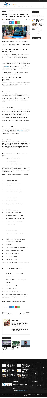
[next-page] (5, 352)
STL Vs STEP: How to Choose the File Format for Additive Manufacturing (40, 16)
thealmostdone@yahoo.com (22, 390)
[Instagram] (39, 0)
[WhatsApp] (18, 22)
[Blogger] (33, 385)
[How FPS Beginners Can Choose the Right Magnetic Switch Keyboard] (6, 343)
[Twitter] (41, 0)
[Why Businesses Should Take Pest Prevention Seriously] (34, 20)
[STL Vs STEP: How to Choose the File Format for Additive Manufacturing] (34, 16)
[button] (43, 7)
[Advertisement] (31, 4)
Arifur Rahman (7, 19)
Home (3, 10)
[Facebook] (37, 0)
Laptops (23, 301)
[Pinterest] (16, 22)
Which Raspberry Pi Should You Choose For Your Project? (16, 348)
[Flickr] (38, 385)
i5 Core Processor (8, 301)
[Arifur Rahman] (3, 19)
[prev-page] (3, 352)
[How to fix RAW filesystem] (25, 343)
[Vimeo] (42, 0)
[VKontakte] (43, 385)
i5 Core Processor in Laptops (16, 301)
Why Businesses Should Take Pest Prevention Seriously (40, 20)
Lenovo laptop (20, 130)
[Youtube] (44, 0)
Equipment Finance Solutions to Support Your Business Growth (40, 24)
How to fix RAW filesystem (25, 347)
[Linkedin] (11, 332)
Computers (11, 10)
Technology (7, 10)
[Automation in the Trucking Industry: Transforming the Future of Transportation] (34, 29)
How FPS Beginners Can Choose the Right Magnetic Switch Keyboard (6, 348)
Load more (38, 33)
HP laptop (7, 66)
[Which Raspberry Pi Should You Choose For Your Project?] (16, 343)
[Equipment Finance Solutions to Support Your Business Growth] (34, 24)
